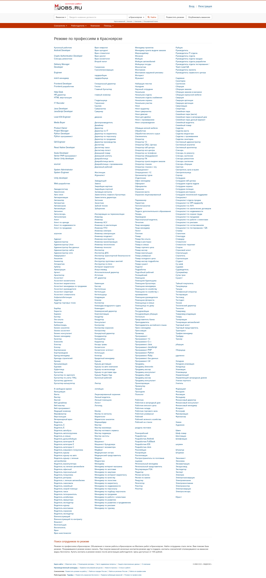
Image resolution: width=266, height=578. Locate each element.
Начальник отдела (143, 94)
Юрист (179, 496)
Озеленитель (141, 136)
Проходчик (140, 391)
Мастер (98, 424)
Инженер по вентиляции (106, 225)
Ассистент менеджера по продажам (70, 286)
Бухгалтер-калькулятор (64, 383)
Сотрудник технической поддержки (191, 194)
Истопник (99, 275)
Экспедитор (181, 469)
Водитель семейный (63, 485)
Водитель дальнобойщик (65, 438)
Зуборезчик (100, 208)
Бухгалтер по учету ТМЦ (65, 377)
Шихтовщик (181, 435)
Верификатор (60, 413)
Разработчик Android (144, 438)
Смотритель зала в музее (187, 169)
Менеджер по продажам (106, 494)
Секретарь (180, 108)
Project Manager (61, 130)
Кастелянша (100, 288)
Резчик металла (142, 474)
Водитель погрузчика (63, 474)
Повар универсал (143, 255)
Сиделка (179, 128)
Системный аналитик (185, 144)
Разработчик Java (143, 447)
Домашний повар (102, 152)
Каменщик (99, 283)
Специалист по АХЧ (185, 205)
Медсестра (100, 460)
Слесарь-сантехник (184, 161)
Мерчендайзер (142, 53)
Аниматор (58, 261)
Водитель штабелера (63, 496)
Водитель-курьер (61, 505)
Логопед (98, 405)
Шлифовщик (181, 438)
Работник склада (142, 408)
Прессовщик (140, 330)
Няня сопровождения (145, 122)
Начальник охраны (143, 100)
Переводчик (140, 216)
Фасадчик (180, 391)
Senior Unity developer (64, 158)
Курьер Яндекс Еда (103, 374)
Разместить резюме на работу (76, 571)
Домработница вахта (104, 161)
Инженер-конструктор (104, 238)
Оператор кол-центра (145, 150)
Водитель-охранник (63, 510)
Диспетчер (99, 144)
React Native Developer (64, 147)
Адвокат (57, 238)
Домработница (101, 158)
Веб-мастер (59, 405)
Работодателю (78, 25)
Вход (191, 6)
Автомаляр (59, 200)
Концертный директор (105, 333)
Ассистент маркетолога (64, 283)
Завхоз (98, 183)
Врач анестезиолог (62, 533)
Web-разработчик (62, 183)
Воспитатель (60, 527)
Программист (141, 336)
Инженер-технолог (103, 247)
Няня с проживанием (144, 119)
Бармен (57, 313)
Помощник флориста (144, 300)
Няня (137, 105)
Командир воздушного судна (108, 305)
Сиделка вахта (182, 130)
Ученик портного (183, 380)
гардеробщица (101, 78)
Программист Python (144, 352)
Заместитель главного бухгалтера (110, 194)
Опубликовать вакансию (199, 17)
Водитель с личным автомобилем (69, 480)
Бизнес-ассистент (62, 330)
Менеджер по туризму (105, 508)
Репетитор (139, 483)
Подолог (139, 266)
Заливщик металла (103, 191)
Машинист (99, 441)
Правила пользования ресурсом (91, 567)
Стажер (179, 230)
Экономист (181, 458)
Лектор (98, 383)
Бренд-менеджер (62, 355)
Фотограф (180, 410)
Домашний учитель (103, 155)
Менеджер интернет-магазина (108, 466)
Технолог (180, 308)
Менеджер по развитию (105, 499)
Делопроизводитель (104, 122)
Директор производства (105, 141)
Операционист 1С (143, 172)
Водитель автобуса (62, 430)
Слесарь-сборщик (184, 164)
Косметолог (100, 347)
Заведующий (100, 180)
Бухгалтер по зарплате (64, 374)
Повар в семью (142, 244)
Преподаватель (142, 322)
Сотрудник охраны (184, 186)
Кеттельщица (101, 294)
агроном (58, 233)
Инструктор (100, 258)
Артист (57, 272)
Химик (178, 422)
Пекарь (138, 214)
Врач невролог (101, 47)
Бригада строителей (63, 358)
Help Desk (58, 91)
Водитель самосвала (63, 483)
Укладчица (180, 366)
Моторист (139, 75)
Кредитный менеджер (104, 358)
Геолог (98, 86)
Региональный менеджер (146, 463)
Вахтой (57, 399)
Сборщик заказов (183, 89)
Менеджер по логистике (105, 480)
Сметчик (179, 166)
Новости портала (111, 567)
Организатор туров (143, 175)
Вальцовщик (59, 391)
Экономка (180, 460)
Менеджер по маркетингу (106, 483)
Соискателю (60, 25)
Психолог (139, 394)
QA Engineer (59, 141)
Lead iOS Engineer (62, 116)
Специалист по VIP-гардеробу (189, 202)
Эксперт (179, 472)
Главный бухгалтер (103, 89)
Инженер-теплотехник (105, 244)
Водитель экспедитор (63, 502)
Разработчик (140, 435)
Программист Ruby (143, 355)
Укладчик (180, 361)
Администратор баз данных (66, 247)
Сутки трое (181, 275)
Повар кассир (141, 250)
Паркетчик (139, 202)
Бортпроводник (61, 352)
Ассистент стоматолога (64, 294)
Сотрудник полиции (185, 189)
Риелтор (139, 485)
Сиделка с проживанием (187, 136)
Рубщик (179, 47)
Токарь (179, 316)
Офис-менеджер (142, 180)
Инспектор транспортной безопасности (112, 255)
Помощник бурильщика (145, 280)
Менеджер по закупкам (105, 472)
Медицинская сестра (104, 452)
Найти (152, 17)
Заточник (99, 200)
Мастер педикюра (103, 433)
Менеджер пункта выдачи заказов (150, 50)
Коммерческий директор (106, 311)
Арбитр (57, 266)
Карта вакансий (119, 21)
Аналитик (58, 258)
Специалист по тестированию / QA (191, 227)
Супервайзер (182, 272)
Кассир (98, 286)
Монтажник (140, 69)
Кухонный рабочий (103, 377)
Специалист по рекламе (187, 222)
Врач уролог (100, 55)
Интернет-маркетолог (104, 266)
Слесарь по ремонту (185, 152)
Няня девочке (141, 114)
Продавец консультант (145, 372)
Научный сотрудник (144, 89)
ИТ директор (100, 277)
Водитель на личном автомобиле (69, 466)
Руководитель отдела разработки (191, 61)
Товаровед (180, 311)
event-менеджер (61, 78)
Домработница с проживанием (109, 164)
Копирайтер (100, 338)
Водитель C (59, 424)
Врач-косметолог (102, 58)
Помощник (140, 277)
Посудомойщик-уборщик (146, 313)
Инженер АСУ (101, 222)
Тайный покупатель (184, 283)
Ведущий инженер (62, 410)
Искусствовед (101, 269)
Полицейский (141, 275)
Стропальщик (182, 258)
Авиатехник (59, 191)
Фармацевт (181, 388)
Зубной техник (101, 205)
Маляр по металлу (103, 413)
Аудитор (58, 300)
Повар (138, 236)
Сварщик (180, 97)
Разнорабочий (141, 433)
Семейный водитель (185, 122)
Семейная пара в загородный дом (191, 116)
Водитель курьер (61, 452)
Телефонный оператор (186, 291)
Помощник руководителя (146, 297)
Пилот (138, 230)
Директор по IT (101, 130)
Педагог (138, 208)
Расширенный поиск (151, 21)
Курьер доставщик (103, 363)
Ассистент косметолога (64, 280)
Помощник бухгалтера (145, 283)
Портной (139, 308)
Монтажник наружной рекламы (149, 72)
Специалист (181, 197)
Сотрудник (180, 177)
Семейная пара (183, 111)
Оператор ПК (141, 158)
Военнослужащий (62, 516)
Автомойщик (59, 208)
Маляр (98, 410)
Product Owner (60, 128)
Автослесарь (60, 214)
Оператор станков (143, 164)
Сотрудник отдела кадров (187, 183)
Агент (56, 219)
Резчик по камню (142, 477)
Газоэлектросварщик (104, 69)
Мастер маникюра (103, 427)
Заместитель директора (105, 197)
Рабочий (139, 416)
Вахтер (57, 397)
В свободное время (63, 388)
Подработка (140, 269)
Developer (58, 66)
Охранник (139, 189)
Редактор (139, 472)
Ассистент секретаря (63, 291)
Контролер (99, 324)
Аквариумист (60, 255)
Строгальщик (182, 252)
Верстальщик (60, 416)
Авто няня (58, 194)
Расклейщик (140, 449)
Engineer (58, 72)
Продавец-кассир (143, 377)
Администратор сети (63, 252)
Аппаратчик (59, 263)
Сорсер (179, 175)
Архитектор (59, 275)
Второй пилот (101, 61)
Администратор (61, 241)
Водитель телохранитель (65, 494)
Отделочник (140, 177)
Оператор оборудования (146, 155)
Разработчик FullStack (145, 441)
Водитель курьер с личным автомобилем (66, 459)
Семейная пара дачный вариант (190, 119)
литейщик (99, 388)
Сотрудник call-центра (186, 180)
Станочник (180, 233)
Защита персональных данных (129, 564)
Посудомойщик (142, 311)
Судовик (179, 266)
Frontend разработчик (64, 86)
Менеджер (99, 463)
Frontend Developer (63, 83)
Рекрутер (139, 480)
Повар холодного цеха (145, 258)
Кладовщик (100, 297)
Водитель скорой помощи (65, 488)
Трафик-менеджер (184, 333)
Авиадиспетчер (61, 189)
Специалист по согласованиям (190, 225)
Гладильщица (101, 100)
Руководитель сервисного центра (191, 72)
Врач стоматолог (102, 53)
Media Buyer (59, 122)
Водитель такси (61, 491)
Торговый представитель (187, 327)
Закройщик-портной (104, 189)
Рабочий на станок (143, 422)
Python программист (63, 136)
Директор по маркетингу (106, 133)
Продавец (139, 363)
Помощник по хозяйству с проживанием (146, 293)
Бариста (58, 311)
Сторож (179, 247)
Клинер (98, 300)
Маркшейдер (100, 422)
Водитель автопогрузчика (65, 433)
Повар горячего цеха (144, 247)
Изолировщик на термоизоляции (109, 214)
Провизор (139, 333)
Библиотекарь (60, 324)
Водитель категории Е (64, 444)
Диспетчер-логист (103, 150)
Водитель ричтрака (62, 477)
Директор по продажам (105, 139)
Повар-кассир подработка (147, 261)
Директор (99, 128)
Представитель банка (145, 319)
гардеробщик (101, 75)
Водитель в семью (62, 435)
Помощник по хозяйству (146, 288)
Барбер (57, 308)
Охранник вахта (142, 191)
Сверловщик (181, 105)
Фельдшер (180, 397)
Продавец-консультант (145, 380)
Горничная (99, 103)
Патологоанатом (142, 205)
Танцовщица (181, 286)
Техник (179, 302)
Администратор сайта (64, 250)
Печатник (139, 222)
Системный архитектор (186, 147)
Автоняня (58, 211)
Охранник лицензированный (148, 194)
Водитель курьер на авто (65, 455)
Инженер (99, 219)
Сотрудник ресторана (185, 191)
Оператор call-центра (145, 147)
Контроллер (100, 330)
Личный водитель (102, 397)
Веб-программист (62, 408)
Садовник (180, 78)
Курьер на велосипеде (105, 369)
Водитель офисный (63, 469)
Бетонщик (58, 322)
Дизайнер (99, 125)
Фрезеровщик (182, 413)
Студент (179, 261)
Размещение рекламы (86, 564)
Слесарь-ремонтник (185, 158)
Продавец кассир (143, 369)
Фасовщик (180, 394)
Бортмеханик (60, 349)
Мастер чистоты (102, 435)
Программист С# (142, 361)
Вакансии (60, 17)
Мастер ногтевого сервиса (107, 430)
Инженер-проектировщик (106, 241)
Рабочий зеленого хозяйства (148, 419)
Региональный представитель (148, 466)
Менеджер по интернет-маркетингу (111, 474)
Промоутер (140, 386)
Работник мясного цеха (145, 405)
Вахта (56, 394)
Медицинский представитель (108, 455)
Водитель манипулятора (65, 463)
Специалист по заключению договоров (193, 208)
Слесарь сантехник (184, 155)
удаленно (180, 355)
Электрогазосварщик (185, 477)
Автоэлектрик (60, 216)
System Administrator (63, 169)
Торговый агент (183, 324)
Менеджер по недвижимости (108, 485)
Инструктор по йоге (103, 263)
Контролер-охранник (104, 327)
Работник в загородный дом (147, 402)
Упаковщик (181, 369)
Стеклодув (180, 236)
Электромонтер (183, 485)
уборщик (180, 344)
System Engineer (61, 172)
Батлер (57, 316)
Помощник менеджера (145, 286)
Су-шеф (179, 263)
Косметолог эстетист (104, 349)
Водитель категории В (64, 441)
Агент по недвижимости (65, 225)
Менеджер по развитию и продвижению (113, 502)
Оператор (139, 139)
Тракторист (181, 330)
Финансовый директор (186, 399)
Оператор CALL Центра (146, 144)
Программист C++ (143, 341)
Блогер (57, 347)
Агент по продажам (63, 227)
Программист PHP (143, 349)
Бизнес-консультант (63, 333)
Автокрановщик (61, 197)
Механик (139, 55)
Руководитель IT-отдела (186, 53)
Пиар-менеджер (142, 227)
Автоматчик (59, 202)
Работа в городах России (98, 571)
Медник (98, 458)
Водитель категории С (64, 447)
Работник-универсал (144, 413)
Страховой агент (183, 250)
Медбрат (99, 449)
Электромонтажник (184, 483)
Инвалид (99, 216)
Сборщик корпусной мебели (188, 94)
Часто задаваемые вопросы (106, 564)
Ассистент (58, 277)
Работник (139, 399)
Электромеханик (183, 480)
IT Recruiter (59, 103)
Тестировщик (182, 294)
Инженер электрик (103, 230)
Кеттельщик (100, 291)
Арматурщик (59, 269)
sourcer (57, 164)
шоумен (179, 444)
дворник (98, 116)
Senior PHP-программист (65, 155)
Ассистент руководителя (65, 288)
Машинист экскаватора (105, 447)
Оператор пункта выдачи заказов (150, 161)
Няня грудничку (142, 108)
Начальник (140, 91)
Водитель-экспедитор (64, 513)
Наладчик (139, 86)
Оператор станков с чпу (146, 166)
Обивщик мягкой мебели (146, 128)
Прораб (138, 388)
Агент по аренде (61, 222)
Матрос (98, 438)
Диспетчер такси (102, 147)
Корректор (99, 341)
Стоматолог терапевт (185, 244)
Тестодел (180, 300)
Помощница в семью (144, 302)
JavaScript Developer (63, 111)
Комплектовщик (102, 313)
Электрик (180, 474)
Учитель (179, 383)
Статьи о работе (124, 567)
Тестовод (180, 297)
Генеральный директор (105, 83)
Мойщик (139, 58)
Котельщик (99, 352)
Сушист (179, 277)
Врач (56, 530)
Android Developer (62, 50)
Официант (140, 183)
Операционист (141, 169)
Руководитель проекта (186, 69)
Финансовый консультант (187, 402)
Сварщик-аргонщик (184, 103)
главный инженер (103, 94)
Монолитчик (140, 66)
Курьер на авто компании (106, 366)
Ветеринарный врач (63, 419)
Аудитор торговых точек (65, 302)
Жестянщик (100, 172)
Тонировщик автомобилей (188, 322)
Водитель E (59, 427)
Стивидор (180, 238)
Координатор (101, 336)
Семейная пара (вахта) (186, 114)
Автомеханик (60, 205)
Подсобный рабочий (144, 272)
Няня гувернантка (143, 111)
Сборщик (180, 86)
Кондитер (99, 316)
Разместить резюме (175, 17)
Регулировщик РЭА (143, 469)
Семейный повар (183, 125)
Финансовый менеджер (186, 405)
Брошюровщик (60, 363)
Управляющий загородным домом (191, 377)
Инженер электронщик (105, 233)
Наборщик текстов (143, 83)
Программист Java (143, 344)
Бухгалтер (58, 372)
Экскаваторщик (183, 463)
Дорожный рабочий (103, 166)
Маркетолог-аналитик (104, 419)
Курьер (98, 361)
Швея (178, 430)
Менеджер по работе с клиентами (110, 496)
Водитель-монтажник (63, 508)
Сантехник (180, 83)
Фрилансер (181, 416)
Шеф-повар (181, 433)
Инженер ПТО (101, 227)
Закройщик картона (103, 186)
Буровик (57, 366)
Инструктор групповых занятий (109, 261)
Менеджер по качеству (105, 477)
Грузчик (98, 105)
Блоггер (57, 344)
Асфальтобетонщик (63, 297)
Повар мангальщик (143, 252)
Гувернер (99, 111)
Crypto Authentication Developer (68, 55)
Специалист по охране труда (189, 214)
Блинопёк (58, 341)
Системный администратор (188, 141)
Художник (180, 424)
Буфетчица (59, 369)
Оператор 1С (141, 141)
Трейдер (179, 336)
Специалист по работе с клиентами (192, 219)
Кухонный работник (63, 47)
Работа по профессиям (137, 571)
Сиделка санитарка (184, 139)
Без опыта (58, 319)
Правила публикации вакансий (111, 575)
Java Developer (61, 108)
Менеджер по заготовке (105, 469)
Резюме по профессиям (132, 575)
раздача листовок (143, 427)
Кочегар (98, 355)
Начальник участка (143, 103)
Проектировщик (142, 383)
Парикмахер (140, 200)
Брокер (57, 361)
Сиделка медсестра (185, 133)
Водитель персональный (65, 472)
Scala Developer (61, 152)
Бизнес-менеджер (62, 336)
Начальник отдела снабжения (148, 97)
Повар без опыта (142, 238)
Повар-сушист (141, 263)
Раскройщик (140, 452)
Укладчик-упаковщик (185, 363)
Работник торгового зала (146, 410)
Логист (98, 402)
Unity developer (61, 177)
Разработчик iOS (142, 444)
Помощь (108, 25)
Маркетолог (100, 416)
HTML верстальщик (63, 97)
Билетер (58, 338)
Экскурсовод (181, 466)
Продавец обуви (142, 374)
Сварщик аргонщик (184, 100)
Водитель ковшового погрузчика (68, 449)
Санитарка (180, 80)
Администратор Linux (63, 244)
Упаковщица (181, 372)
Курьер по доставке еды (106, 372)
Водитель (58, 422)
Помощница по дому (144, 305)
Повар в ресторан (143, 241)
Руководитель (182, 50)
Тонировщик (181, 319)
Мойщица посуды (143, 64)
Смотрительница (183, 172)
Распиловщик (141, 455)
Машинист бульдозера (105, 444)
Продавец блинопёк (144, 366)
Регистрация (205, 6)
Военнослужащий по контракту (68, 519)
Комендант (100, 308)
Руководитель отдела (185, 55)
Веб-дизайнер (60, 402)
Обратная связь (70, 564)
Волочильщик (60, 524)
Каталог (129, 21)
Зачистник (99, 202)
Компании (138, 21)
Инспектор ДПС (102, 252)
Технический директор (186, 305)
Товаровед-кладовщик (186, 313)
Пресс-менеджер (143, 327)
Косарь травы (101, 344)
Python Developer (62, 133)
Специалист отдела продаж (188, 200)
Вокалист (58, 521)
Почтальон (140, 316)
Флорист (179, 408)
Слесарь (179, 150)
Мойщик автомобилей (145, 61)
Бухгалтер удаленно (63, 380)
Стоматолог (181, 241)
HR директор (60, 94)
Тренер (179, 338)
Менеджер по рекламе (105, 505)
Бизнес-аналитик (61, 327)
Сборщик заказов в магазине (189, 91)
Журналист (100, 175)
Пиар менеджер (142, 225)
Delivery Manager (62, 64)
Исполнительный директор (107, 272)
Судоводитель (182, 269)
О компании (146, 564)
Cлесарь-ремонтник (63, 58)
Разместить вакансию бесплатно (87, 575)
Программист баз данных (146, 358)
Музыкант (139, 78)
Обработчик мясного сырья (147, 133)
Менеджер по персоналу (106, 488)
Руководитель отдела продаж (189, 58)
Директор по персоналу (105, 136)
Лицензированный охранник (107, 394)
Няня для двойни (143, 116)
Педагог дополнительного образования (153, 211)
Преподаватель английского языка (151, 324)
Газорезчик (100, 66)
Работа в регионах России (118, 571)
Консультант (100, 322)
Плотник (139, 233)
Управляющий (182, 374)
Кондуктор (99, 319)
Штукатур (180, 449)
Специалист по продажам (187, 216)
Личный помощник (103, 399)
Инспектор (99, 250)
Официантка (141, 186)
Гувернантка (100, 108)
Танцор (179, 288)
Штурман (180, 452)
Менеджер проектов (144, 47)
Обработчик (140, 130)
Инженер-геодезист (103, 236)
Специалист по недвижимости (189, 211)
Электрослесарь (183, 491)
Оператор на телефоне (146, 152)
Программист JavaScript (146, 347)
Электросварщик (183, 488)
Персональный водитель (146, 219)
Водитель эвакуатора (63, 499)
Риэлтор (139, 488)
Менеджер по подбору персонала (110, 491)
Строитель (180, 255)
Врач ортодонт (101, 50)
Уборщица (180, 349)
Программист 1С (142, 338)
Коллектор (99, 302)
